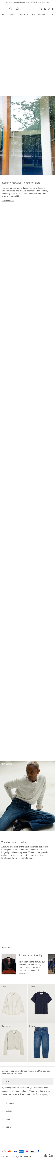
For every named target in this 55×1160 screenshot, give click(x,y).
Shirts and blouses (39, 14)
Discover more (8, 200)
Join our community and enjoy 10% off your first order (28, 2)
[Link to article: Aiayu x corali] (9, 964)
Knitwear (11, 14)
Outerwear (23, 14)
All (3, 14)
